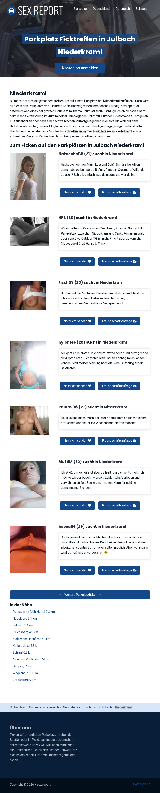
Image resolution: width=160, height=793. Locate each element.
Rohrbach (91, 707)
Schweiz (141, 9)
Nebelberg (25, 618)
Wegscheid (25, 673)
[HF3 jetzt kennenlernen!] (29, 231)
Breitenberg (24, 680)
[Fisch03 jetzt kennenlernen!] (28, 295)
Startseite (80, 9)
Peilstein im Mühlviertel (34, 612)
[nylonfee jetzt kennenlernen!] (28, 365)
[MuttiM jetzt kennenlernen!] (28, 484)
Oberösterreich (72, 707)
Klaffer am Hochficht (31, 639)
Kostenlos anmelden (80, 68)
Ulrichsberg (25, 632)
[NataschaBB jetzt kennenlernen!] (28, 176)
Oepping (22, 666)
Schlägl (22, 652)
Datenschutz (141, 784)
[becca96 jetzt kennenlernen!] (28, 549)
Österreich (123, 9)
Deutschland (101, 9)
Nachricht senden (76, 192)
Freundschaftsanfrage (117, 192)
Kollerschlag (26, 646)
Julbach (23, 625)
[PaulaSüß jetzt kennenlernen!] (29, 420)
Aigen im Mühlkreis (31, 659)
